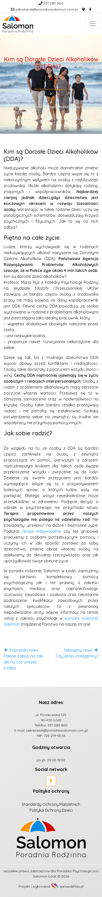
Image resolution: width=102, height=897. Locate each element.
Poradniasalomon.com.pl (51, 89)
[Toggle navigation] (93, 24)
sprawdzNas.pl (72, 886)
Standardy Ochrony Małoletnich (51, 804)
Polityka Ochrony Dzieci (51, 810)
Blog (51, 98)
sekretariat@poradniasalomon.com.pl (46, 9)
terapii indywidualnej (41, 531)
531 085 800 (52, 3)
